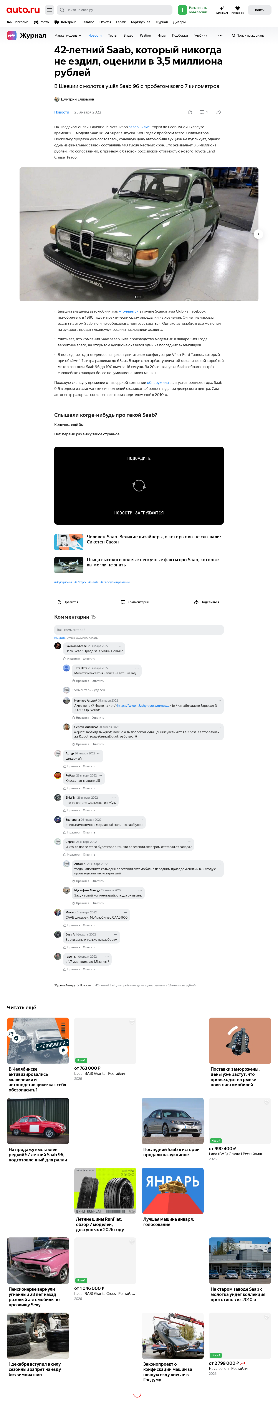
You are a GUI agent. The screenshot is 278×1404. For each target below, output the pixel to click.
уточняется (129, 311)
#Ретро (80, 582)
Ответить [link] (89, 658)
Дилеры (179, 22)
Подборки (180, 35)
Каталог (88, 22)
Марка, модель (66, 35)
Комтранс (68, 22)
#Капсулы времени (115, 582)
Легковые (20, 22)
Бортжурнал (140, 22)
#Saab (93, 582)
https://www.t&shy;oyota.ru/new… (143, 706)
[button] (105, 1041)
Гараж (121, 22)
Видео (128, 35)
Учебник (200, 35)
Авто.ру (23, 9)
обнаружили (158, 382)
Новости (95, 35)
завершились (140, 127)
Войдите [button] (60, 638)
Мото (45, 22)
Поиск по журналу (251, 35)
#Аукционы (63, 582)
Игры (161, 35)
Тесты (112, 35)
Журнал (162, 22)
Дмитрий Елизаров (77, 99)
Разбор (145, 35)
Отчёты (105, 22)
